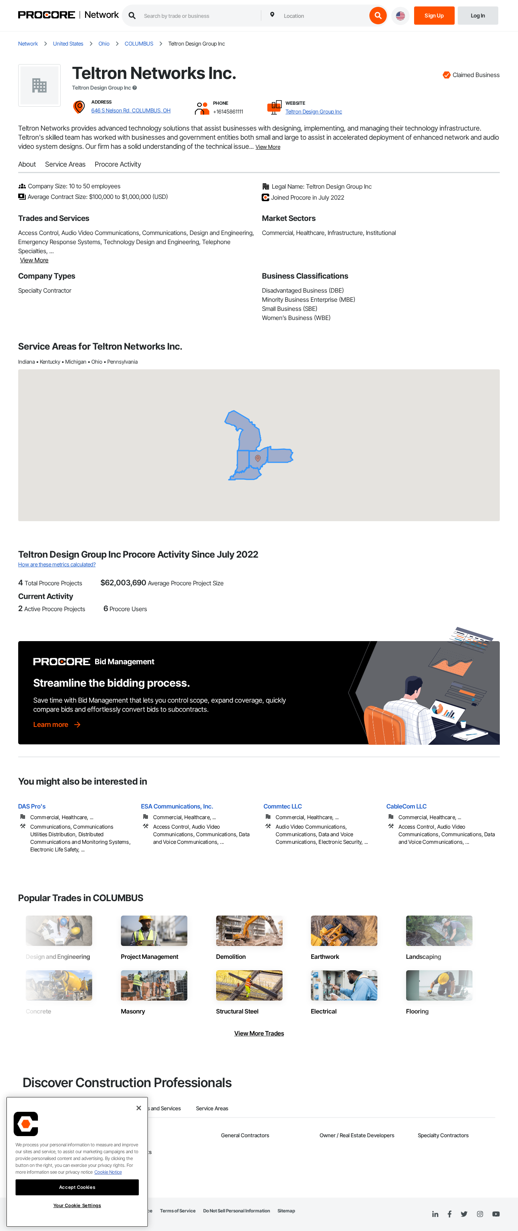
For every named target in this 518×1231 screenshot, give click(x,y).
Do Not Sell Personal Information (236, 1211)
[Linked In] (435, 1214)
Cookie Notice (108, 1172)
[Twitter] (464, 1214)
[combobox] (323, 15)
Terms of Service (178, 1211)
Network (102, 15)
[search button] (378, 15)
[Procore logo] (46, 15)
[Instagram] (480, 1214)
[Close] (138, 1108)
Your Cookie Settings (77, 1205)
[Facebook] (449, 1214)
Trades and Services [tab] (157, 1108)
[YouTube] (496, 1214)
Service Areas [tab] (212, 1108)
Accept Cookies (77, 1187)
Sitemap (286, 1211)
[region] (77, 1162)
